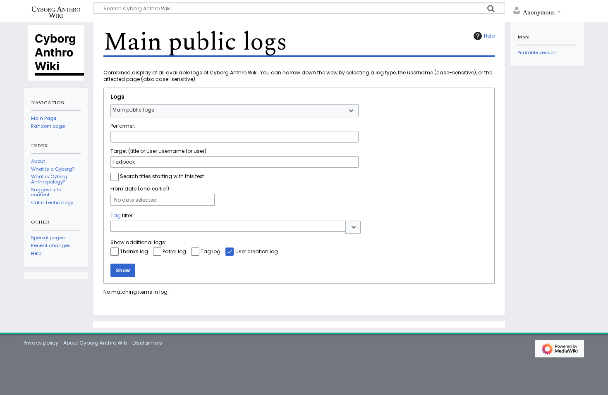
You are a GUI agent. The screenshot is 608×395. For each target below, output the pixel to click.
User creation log (256, 251)
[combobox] (234, 110)
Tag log (210, 251)
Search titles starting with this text (162, 176)
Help (489, 35)
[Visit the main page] (56, 52)
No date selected (135, 200)
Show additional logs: (138, 242)
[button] (353, 227)
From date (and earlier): (140, 188)
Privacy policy (41, 342)
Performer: (122, 125)
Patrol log (174, 251)
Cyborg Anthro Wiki (55, 12)
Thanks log (134, 251)
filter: (122, 215)
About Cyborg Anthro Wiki (95, 342)
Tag (115, 215)
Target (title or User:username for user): (159, 151)
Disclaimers (147, 342)
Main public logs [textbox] (133, 109)
